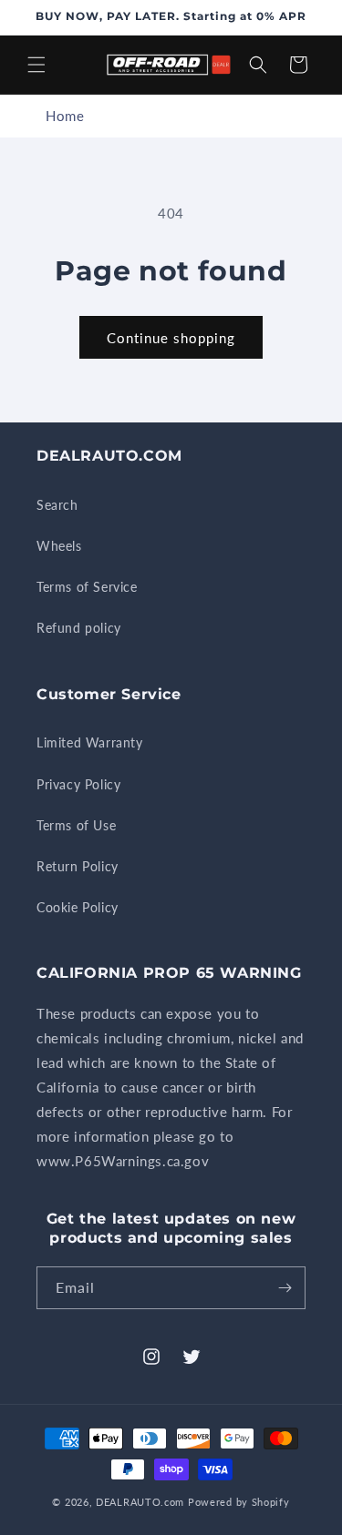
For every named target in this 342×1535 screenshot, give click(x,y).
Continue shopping (171, 338)
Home (65, 115)
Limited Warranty (89, 742)
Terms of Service (87, 587)
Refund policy (78, 627)
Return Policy (77, 866)
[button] (36, 65)
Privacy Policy (78, 784)
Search (57, 505)
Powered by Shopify (239, 1502)
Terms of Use (76, 825)
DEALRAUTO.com (140, 1502)
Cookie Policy (77, 907)
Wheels (59, 546)
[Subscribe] (284, 1287)
